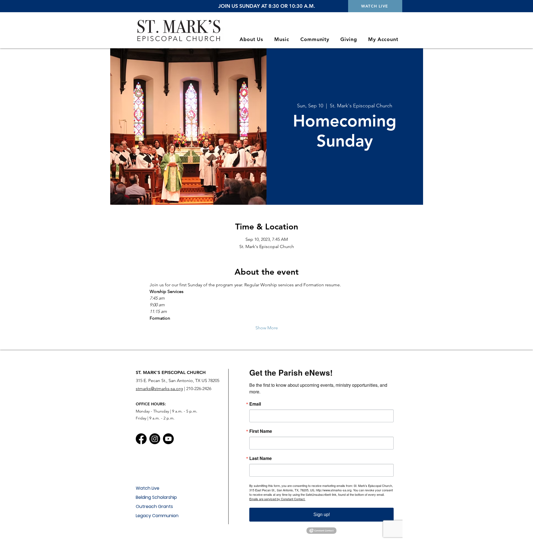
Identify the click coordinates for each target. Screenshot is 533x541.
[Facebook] (141, 438)
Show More (266, 327)
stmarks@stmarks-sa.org (159, 388)
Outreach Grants (154, 506)
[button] (251, 39)
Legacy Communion (157, 515)
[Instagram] (154, 438)
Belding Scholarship (156, 497)
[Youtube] (168, 438)
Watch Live (147, 488)
